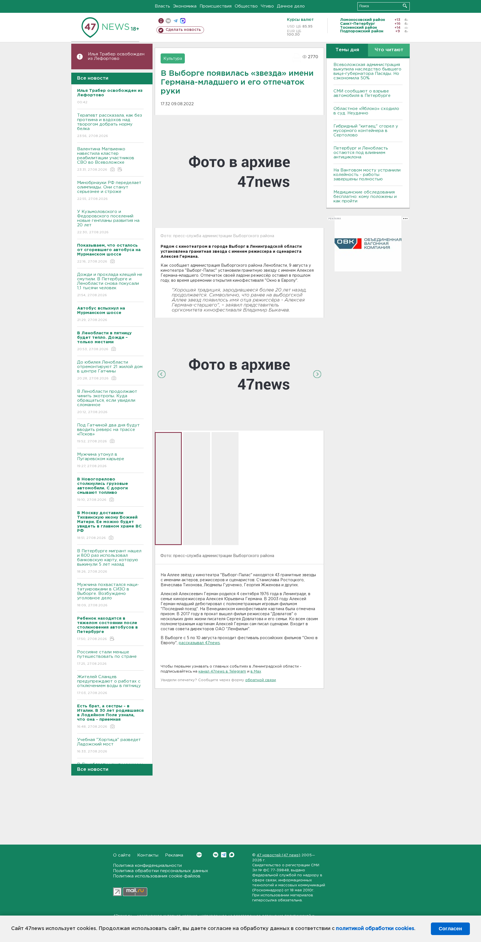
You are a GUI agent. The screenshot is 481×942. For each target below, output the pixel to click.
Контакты (147, 855)
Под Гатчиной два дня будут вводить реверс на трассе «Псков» (108, 433)
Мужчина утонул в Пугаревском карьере (101, 460)
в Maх (256, 671)
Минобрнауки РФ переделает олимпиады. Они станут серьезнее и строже (109, 190)
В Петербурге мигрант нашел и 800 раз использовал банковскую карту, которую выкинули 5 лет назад (109, 561)
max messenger (182, 20)
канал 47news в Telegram (222, 671)
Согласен (450, 928)
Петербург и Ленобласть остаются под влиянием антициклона (360, 152)
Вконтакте (215, 854)
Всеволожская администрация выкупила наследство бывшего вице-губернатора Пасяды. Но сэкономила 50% (367, 71)
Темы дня (347, 50)
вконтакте (168, 20)
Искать (405, 6)
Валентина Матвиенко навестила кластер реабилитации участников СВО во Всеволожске (105, 159)
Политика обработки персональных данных (160, 871)
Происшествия (216, 6)
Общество (246, 6)
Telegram (223, 854)
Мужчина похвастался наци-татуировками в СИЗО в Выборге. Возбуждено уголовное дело (108, 595)
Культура (172, 58)
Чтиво (267, 6)
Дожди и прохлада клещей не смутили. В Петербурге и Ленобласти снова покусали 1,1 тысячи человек (109, 285)
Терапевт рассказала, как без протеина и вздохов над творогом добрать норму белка (109, 126)
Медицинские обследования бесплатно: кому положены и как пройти (365, 196)
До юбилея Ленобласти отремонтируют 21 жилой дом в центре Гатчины (110, 370)
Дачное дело (291, 6)
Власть (162, 6)
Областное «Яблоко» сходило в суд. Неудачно (366, 111)
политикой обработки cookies (375, 928)
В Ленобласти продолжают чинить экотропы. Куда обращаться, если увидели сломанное (107, 402)
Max (231, 854)
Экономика (185, 6)
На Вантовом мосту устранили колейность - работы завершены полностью (367, 174)
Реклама (174, 855)
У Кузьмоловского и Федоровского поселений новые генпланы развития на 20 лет (108, 222)
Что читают (389, 50)
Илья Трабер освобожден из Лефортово (116, 56)
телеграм (175, 20)
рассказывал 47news (199, 643)
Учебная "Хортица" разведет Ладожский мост (109, 745)
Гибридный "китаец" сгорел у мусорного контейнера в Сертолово (365, 130)
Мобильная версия (161, 20)
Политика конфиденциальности (147, 865)
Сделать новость (183, 29)
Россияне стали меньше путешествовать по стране (107, 657)
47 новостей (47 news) (278, 855)
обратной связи (260, 680)
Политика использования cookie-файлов (156, 876)
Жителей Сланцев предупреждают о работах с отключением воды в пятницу (109, 685)
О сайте (122, 855)
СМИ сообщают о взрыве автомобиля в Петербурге (362, 93)
